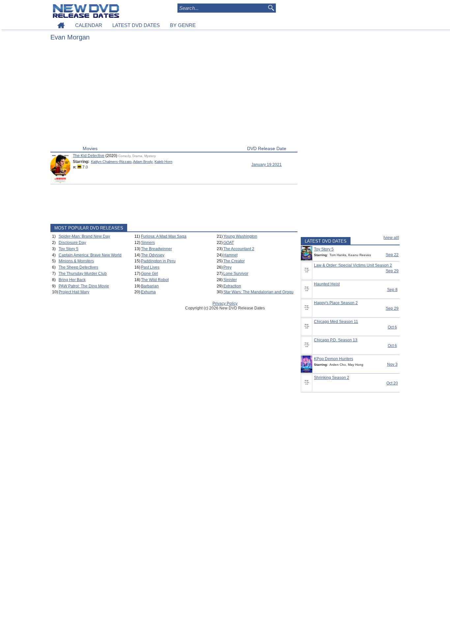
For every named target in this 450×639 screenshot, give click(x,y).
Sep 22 (392, 255)
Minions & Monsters (76, 261)
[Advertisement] (173, 95)
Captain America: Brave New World (90, 255)
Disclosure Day (72, 242)
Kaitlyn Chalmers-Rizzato (111, 162)
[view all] (391, 237)
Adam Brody (143, 162)
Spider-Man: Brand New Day (84, 236)
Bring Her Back (72, 280)
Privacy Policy (225, 303)
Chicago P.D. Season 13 (335, 340)
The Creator (234, 261)
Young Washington (240, 236)
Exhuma (148, 292)
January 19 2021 (266, 164)
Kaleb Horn (163, 162)
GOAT (228, 242)
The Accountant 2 (238, 249)
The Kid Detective (88, 155)
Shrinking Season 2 (331, 377)
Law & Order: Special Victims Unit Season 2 (353, 265)
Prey (227, 267)
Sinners (148, 242)
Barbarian (150, 286)
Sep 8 (392, 289)
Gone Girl (149, 273)
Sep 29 (392, 271)
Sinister (230, 280)
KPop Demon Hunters (333, 359)
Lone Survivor (235, 273)
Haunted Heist (327, 284)
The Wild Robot (155, 280)
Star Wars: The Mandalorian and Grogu (258, 292)
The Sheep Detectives (78, 267)
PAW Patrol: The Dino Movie (84, 286)
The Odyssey (152, 255)
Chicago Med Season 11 (336, 321)
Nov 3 (392, 364)
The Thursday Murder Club (83, 273)
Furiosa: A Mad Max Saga (163, 236)
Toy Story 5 (68, 249)
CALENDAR (88, 25)
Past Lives (150, 267)
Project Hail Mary (74, 292)
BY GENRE (183, 25)
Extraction (232, 286)
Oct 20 (392, 383)
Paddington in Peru (158, 261)
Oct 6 (392, 327)
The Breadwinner (156, 249)
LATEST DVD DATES (136, 25)
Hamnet (230, 255)
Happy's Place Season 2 (336, 303)
